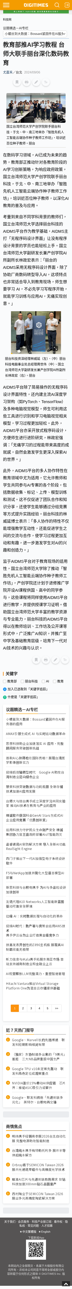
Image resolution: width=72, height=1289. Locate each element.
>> (56, 1008)
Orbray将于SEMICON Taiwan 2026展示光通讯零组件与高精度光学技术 (38, 1167)
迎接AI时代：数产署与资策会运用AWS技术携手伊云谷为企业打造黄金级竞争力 (35, 930)
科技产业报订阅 (41, 1221)
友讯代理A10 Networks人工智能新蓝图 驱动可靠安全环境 (36, 904)
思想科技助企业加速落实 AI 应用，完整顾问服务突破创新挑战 (35, 745)
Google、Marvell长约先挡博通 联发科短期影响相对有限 (38, 1042)
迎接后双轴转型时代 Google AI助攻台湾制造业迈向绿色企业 (35, 774)
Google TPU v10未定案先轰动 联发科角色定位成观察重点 (38, 1071)
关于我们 (9, 1221)
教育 (60, 681)
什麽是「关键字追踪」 (24, 697)
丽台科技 (31, 681)
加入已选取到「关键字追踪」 (28, 689)
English (45, 1231)
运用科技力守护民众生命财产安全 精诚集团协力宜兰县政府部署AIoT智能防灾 (34, 832)
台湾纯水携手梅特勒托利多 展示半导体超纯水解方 (39, 1152)
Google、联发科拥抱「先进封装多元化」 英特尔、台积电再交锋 (37, 1099)
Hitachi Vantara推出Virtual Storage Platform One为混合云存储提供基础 (33, 985)
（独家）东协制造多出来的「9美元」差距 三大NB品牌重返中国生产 (38, 1056)
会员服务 (23, 1221)
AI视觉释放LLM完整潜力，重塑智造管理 (35, 973)
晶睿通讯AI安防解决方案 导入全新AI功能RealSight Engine (36, 846)
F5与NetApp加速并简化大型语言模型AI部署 (35, 875)
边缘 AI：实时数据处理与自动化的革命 (34, 916)
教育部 (12, 681)
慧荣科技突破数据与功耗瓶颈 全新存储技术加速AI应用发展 (34, 789)
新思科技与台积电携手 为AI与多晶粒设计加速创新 (36, 889)
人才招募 (47, 1225)
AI (47, 681)
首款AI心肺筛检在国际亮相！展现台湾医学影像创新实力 (35, 760)
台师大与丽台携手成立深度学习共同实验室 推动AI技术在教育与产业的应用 (35, 803)
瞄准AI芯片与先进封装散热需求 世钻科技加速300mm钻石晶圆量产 (38, 1181)
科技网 (7, 19)
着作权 (58, 1221)
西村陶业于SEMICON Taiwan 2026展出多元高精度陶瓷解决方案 (37, 1196)
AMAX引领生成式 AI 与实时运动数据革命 (35, 733)
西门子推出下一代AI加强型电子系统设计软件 (35, 860)
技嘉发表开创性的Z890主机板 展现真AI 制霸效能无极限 (35, 947)
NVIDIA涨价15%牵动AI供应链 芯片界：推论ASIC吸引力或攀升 (39, 1085)
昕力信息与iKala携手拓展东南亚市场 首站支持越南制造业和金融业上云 (35, 961)
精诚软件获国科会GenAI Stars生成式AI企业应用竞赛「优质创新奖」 (34, 817)
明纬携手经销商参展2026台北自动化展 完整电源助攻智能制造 (39, 1138)
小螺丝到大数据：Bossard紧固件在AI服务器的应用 (35, 721)
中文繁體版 (29, 1231)
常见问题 (33, 1225)
